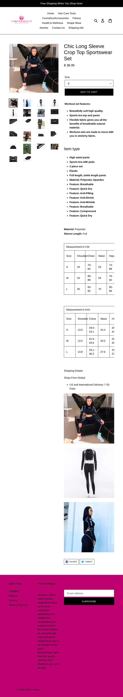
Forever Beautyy (32, 689)
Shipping (14, 591)
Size (67, 77)
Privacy (13, 600)
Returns (13, 595)
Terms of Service (18, 605)
